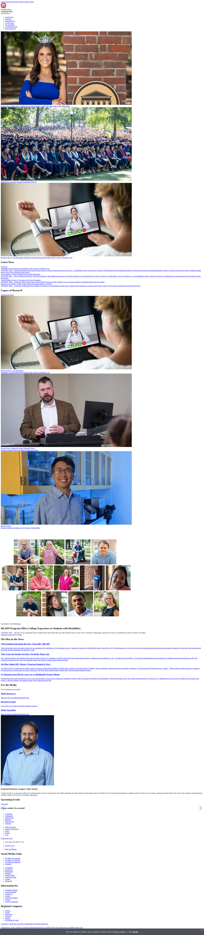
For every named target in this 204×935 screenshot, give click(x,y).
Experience (9, 870)
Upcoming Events (11, 27)
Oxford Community (11, 902)
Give (6, 835)
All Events (4, 804)
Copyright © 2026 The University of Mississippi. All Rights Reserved (24, 924)
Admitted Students (11, 890)
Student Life (9, 818)
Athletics (8, 823)
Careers (7, 879)
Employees (9, 894)
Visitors (7, 900)
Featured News (10, 21)
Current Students (10, 892)
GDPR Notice (50, 927)
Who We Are (9, 822)
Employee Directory (12, 829)
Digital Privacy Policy (8, 927)
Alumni (7, 896)
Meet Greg (33, 795)
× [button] (202, 930)
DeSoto (7, 911)
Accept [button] (135, 932)
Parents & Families (11, 898)
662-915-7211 (10, 846)
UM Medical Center (12, 920)
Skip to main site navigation (10, 2)
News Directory (10, 29)
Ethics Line (79, 927)
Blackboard (9, 871)
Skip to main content (27, 2)
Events (7, 833)
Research (8, 19)
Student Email (10, 875)
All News (4, 267)
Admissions (9, 816)
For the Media (10, 25)
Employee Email (10, 877)
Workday (8, 873)
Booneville (8, 914)
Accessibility (70, 927)
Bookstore (8, 881)
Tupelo (7, 913)
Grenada (8, 916)
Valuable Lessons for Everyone (11, 635)
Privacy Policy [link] (119, 932)
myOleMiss (9, 868)
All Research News (7, 295)
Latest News (9, 17)
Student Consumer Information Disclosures (30, 927)
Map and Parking (11, 849)
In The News (9, 23)
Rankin (7, 918)
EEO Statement (60, 927)
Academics (9, 814)
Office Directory (10, 827)
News (7, 831)
